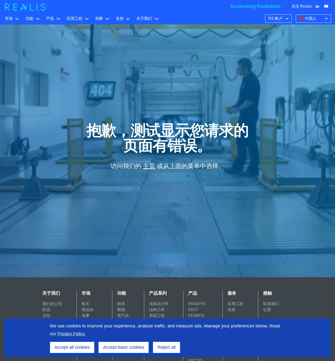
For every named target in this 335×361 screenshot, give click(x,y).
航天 (86, 304)
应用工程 (74, 18)
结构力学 (157, 310)
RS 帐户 (275, 18)
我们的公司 (52, 304)
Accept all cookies (72, 347)
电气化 (123, 315)
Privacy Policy (71, 333)
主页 (149, 166)
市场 (9, 18)
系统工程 (157, 315)
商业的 (87, 310)
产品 (50, 18)
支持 (120, 18)
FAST (193, 310)
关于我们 (144, 18)
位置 (267, 310)
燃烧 (121, 310)
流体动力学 (159, 304)
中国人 (311, 18)
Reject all (166, 347)
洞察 (99, 18)
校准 (121, 304)
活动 (46, 315)
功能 (29, 18)
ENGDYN (197, 304)
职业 (46, 310)
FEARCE (196, 315)
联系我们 (271, 304)
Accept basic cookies (123, 347)
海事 (86, 315)
